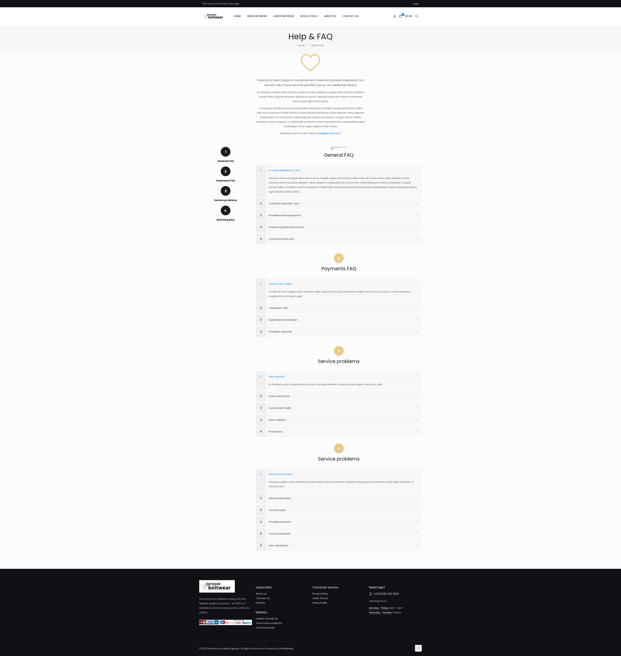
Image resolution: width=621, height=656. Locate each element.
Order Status (320, 598)
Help (416, 3)
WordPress (286, 648)
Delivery (260, 602)
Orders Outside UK (267, 618)
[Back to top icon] (418, 648)
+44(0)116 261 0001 (385, 594)
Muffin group (231, 648)
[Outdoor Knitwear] (214, 16)
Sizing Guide (319, 602)
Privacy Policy (320, 593)
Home (301, 45)
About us (261, 593)
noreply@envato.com (328, 133)
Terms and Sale (265, 627)
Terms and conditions (269, 623)
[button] (339, 181)
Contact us (263, 598)
